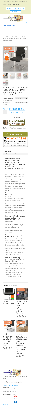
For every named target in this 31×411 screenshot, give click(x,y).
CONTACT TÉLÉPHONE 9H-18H (15, 8)
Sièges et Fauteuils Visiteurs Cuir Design (15, 36)
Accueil (4, 36)
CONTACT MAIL (15, 12)
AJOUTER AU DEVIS (17, 112)
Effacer (26, 104)
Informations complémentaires (13, 154)
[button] (25, 48)
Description (8, 151)
